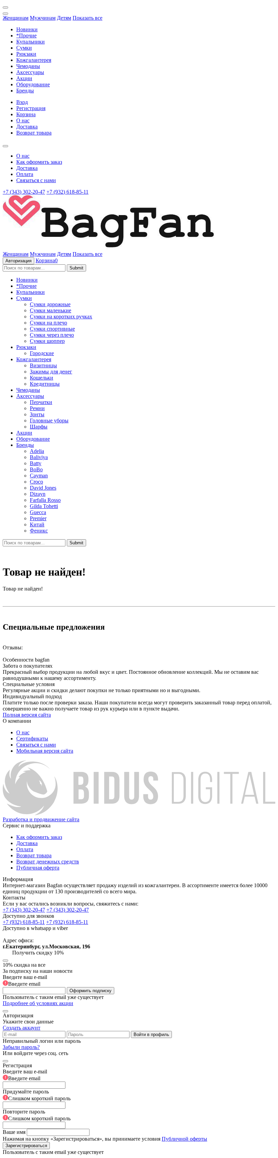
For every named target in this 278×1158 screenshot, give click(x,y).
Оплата (24, 174)
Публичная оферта (37, 868)
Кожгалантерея (33, 60)
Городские (42, 353)
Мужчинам (43, 18)
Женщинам (15, 18)
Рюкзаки (26, 54)
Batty (35, 463)
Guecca (38, 512)
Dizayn (37, 494)
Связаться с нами (36, 180)
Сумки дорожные (50, 304)
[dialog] (139, 1105)
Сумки (24, 48)
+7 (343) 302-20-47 (24, 192)
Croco (36, 482)
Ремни (37, 408)
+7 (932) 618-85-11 (67, 192)
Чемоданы (28, 66)
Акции (24, 78)
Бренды (25, 90)
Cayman (39, 475)
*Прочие (26, 35)
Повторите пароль (37, 1115)
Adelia (37, 451)
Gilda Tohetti (44, 506)
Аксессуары (30, 72)
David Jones (43, 488)
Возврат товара (34, 133)
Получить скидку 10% (38, 952)
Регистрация (30, 108)
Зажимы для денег (51, 371)
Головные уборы (49, 420)
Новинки (27, 29)
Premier (38, 518)
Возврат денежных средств (47, 861)
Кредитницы (45, 384)
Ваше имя (14, 1132)
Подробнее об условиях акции (38, 1003)
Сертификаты (32, 738)
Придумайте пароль (37, 1095)
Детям (64, 18)
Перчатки (41, 402)
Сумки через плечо (52, 335)
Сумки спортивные (52, 329)
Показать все (87, 18)
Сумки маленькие (50, 310)
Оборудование (33, 84)
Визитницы (43, 365)
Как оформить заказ (39, 162)
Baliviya (39, 457)
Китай (37, 524)
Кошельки (41, 378)
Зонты (37, 414)
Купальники (30, 42)
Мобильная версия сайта (44, 751)
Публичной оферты (184, 1139)
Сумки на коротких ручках (61, 316)
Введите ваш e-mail (25, 980)
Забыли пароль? (21, 1047)
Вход (22, 102)
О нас (22, 120)
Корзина (26, 114)
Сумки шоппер (47, 341)
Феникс (39, 530)
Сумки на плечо (48, 323)
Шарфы (38, 426)
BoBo (36, 469)
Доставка (27, 126)
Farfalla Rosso (45, 500)
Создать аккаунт (21, 1028)
